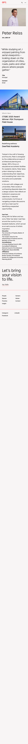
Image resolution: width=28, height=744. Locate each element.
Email (3, 83)
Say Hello (5, 284)
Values (17, 298)
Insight (4, 303)
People (4, 296)
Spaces (4, 298)
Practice (4, 301)
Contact (17, 301)
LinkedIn (17, 313)
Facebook (5, 315)
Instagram (5, 313)
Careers (17, 296)
